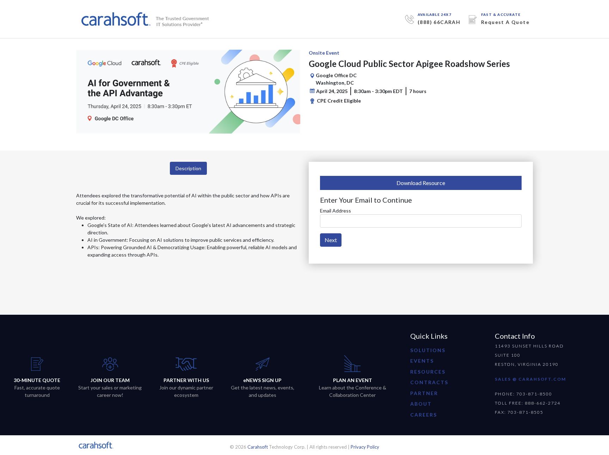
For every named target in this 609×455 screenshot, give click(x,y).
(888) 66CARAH (439, 22)
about (421, 404)
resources (427, 372)
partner (424, 393)
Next (331, 239)
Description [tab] (188, 168)
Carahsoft (257, 447)
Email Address (335, 211)
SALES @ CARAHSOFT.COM (530, 379)
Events (422, 361)
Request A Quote (505, 22)
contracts (429, 382)
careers (423, 415)
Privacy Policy (365, 447)
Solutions (427, 350)
